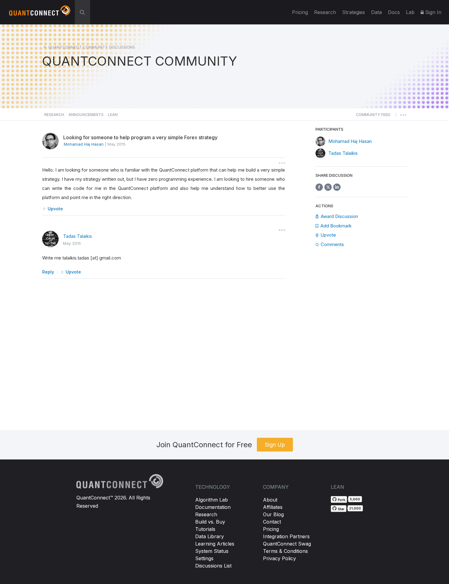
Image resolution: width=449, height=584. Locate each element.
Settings (204, 558)
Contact (272, 522)
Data (376, 12)
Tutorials (205, 529)
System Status (211, 551)
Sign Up (275, 444)
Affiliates (273, 507)
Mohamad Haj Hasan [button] (84, 144)
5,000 (355, 499)
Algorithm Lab (211, 500)
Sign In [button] (432, 12)
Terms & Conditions (285, 551)
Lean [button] (113, 114)
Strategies (353, 12)
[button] (373, 116)
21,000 (355, 508)
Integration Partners (286, 536)
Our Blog (273, 514)
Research (325, 12)
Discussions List (213, 566)
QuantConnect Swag (287, 544)
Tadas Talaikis (77, 236)
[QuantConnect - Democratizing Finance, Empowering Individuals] (39, 13)
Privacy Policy (279, 558)
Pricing (300, 12)
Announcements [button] (86, 114)
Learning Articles (214, 544)
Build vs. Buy (210, 522)
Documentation (213, 507)
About (270, 500)
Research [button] (54, 114)
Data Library (209, 536)
